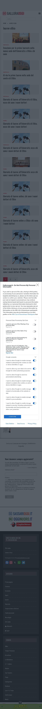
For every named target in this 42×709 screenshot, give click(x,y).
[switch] (34, 325)
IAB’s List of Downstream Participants (23, 314)
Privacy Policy (32, 423)
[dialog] (21, 354)
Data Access (21, 423)
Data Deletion (10, 423)
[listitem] (21, 320)
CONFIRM (12, 416)
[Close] (38, 285)
